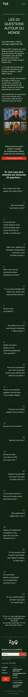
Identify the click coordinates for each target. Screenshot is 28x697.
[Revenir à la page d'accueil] (5, 3)
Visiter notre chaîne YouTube (14, 158)
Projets (15, 667)
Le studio (5, 667)
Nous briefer (6, 679)
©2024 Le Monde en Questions (10, 691)
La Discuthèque (17, 682)
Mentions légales (20, 691)
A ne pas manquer (17, 680)
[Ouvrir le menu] (23, 4)
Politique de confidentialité (14, 693)
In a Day (15, 677)
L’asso (4, 670)
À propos (4, 673)
